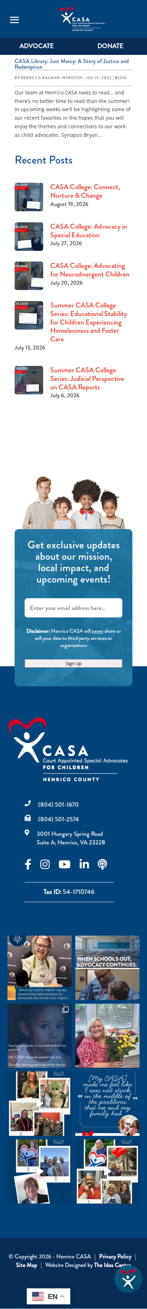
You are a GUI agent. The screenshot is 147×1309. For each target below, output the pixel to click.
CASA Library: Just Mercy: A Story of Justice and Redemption (72, 64)
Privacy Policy (115, 1256)
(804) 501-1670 (58, 804)
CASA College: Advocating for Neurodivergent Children (90, 269)
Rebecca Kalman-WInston (52, 78)
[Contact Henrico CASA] (128, 1291)
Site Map (26, 1265)
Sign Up (74, 663)
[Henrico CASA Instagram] (49, 866)
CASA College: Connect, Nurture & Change (85, 191)
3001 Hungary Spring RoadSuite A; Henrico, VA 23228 (71, 838)
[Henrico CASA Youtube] (69, 866)
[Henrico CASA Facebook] (32, 866)
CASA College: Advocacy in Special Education (88, 230)
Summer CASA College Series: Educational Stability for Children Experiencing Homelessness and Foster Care (88, 322)
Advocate (37, 46)
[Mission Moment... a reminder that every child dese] (39, 1036)
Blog (121, 78)
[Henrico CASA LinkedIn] (89, 866)
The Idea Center (112, 1265)
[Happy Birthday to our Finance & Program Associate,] (39, 1171)
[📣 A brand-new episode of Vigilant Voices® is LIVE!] (39, 968)
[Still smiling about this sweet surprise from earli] (107, 1036)
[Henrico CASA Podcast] (107, 866)
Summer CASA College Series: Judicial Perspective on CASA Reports (87, 378)
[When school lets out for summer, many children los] (107, 968)
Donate (110, 46)
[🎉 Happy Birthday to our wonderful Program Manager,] (107, 1171)
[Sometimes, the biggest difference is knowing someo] (107, 1103)
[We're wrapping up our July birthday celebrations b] (39, 1103)
